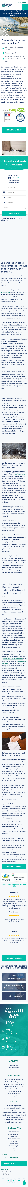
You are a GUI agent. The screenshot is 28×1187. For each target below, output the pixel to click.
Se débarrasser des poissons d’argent (14, 1115)
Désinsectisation (14, 1067)
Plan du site (14, 1143)
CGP (14, 1150)
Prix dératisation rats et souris (14, 1089)
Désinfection (14, 1070)
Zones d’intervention (14, 1132)
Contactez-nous (14, 213)
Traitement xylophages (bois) (14, 1082)
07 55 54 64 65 (22, 2)
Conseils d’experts (14, 1139)
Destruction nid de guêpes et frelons (14, 1096)
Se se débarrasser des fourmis (14, 1122)
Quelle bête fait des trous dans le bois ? (14, 1112)
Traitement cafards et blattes (14, 1086)
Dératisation (14, 1065)
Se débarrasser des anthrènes (14, 1117)
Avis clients (14, 1136)
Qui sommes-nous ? (14, 1134)
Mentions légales (14, 1146)
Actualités (14, 1141)
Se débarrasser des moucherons (14, 1120)
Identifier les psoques (14, 1105)
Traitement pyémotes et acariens (14, 1079)
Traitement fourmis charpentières (14, 1084)
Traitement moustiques (14, 1093)
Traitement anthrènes (14, 1091)
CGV (14, 1148)
